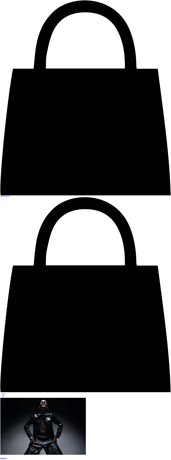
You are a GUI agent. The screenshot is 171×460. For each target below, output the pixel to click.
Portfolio (3, 393)
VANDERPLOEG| (5, 196)
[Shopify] (85, 195)
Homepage (3, 458)
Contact (3, 396)
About (3, 395)
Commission (4, 394)
